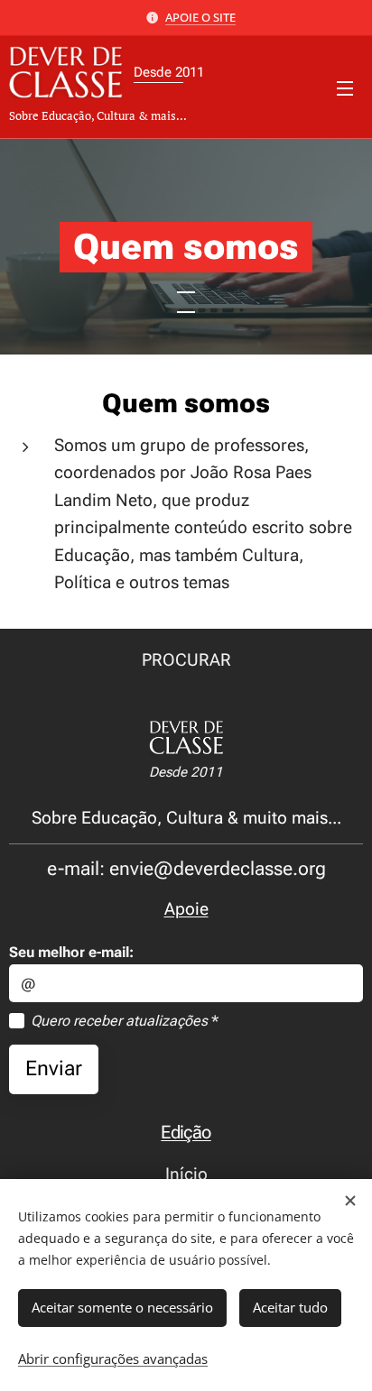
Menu (345, 87)
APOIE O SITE (200, 17)
